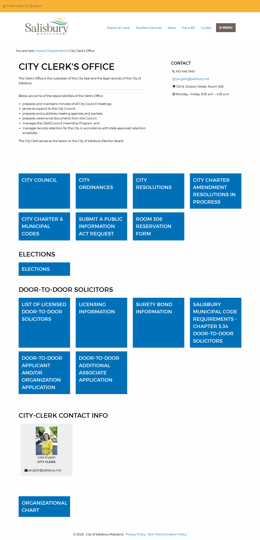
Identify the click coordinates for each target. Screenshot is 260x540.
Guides (206, 28)
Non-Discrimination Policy (167, 534)
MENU (227, 27)
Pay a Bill (188, 28)
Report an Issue (118, 28)
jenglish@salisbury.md (192, 79)
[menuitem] (118, 28)
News (172, 28)
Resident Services (149, 28)
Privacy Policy (136, 534)
